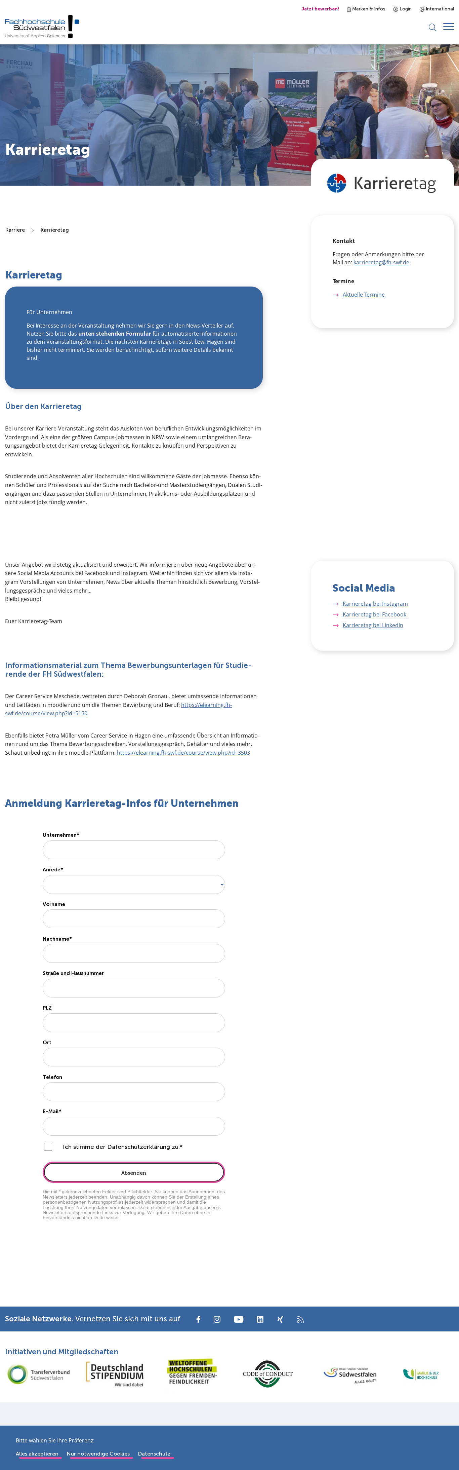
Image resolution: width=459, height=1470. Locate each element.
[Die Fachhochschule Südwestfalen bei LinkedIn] (260, 1319)
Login (405, 9)
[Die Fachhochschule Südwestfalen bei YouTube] (238, 1319)
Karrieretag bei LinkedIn (373, 625)
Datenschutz (154, 1453)
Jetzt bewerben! (320, 9)
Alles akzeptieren (37, 1453)
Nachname (56, 939)
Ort (47, 1043)
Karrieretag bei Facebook (374, 614)
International (439, 9)
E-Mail (51, 1111)
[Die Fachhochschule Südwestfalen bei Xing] (280, 1319)
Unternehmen (60, 835)
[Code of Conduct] (268, 1374)
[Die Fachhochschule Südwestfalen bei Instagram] (217, 1319)
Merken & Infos (368, 9)
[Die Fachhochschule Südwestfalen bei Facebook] (198, 1319)
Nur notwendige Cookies (98, 1453)
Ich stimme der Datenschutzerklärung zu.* (122, 1147)
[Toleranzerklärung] (191, 1374)
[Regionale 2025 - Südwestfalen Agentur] (344, 1374)
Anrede (51, 870)
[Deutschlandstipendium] (115, 1374)
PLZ (47, 1008)
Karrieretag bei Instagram (375, 603)
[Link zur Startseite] (42, 26)
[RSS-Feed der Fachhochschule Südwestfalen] (300, 1319)
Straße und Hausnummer (73, 973)
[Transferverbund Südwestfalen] (38, 1374)
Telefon (52, 1077)
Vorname (54, 904)
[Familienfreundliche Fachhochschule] (420, 1374)
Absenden (133, 1173)
